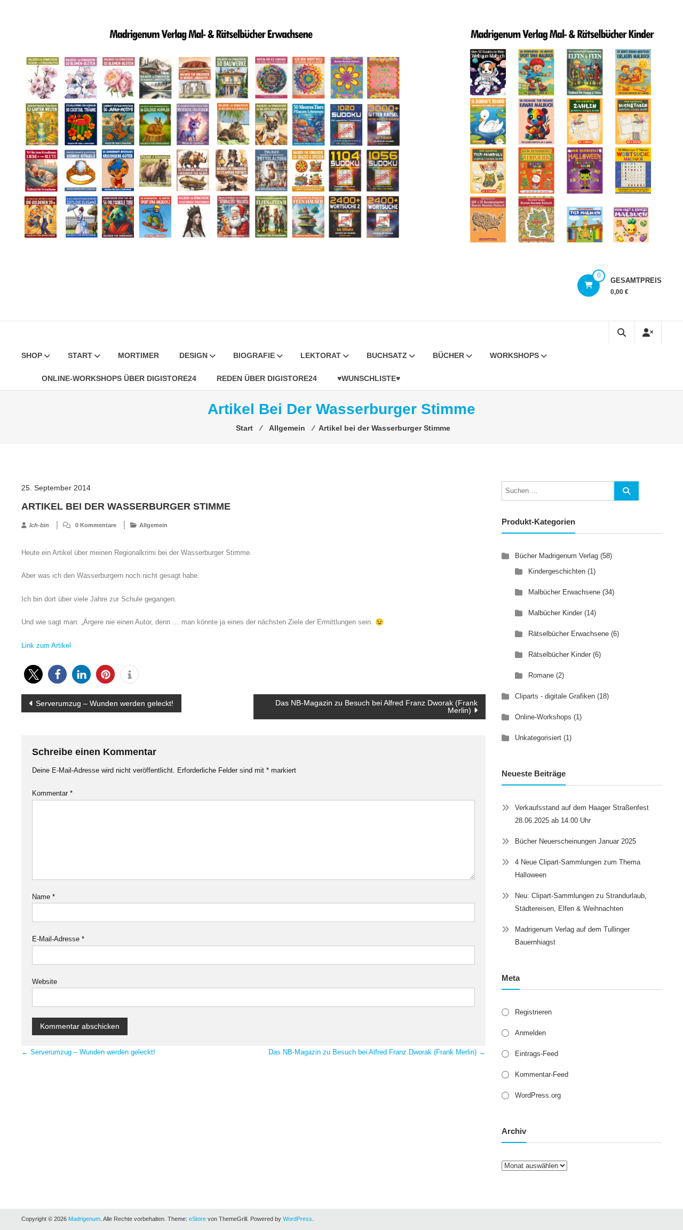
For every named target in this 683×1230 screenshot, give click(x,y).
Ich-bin (39, 525)
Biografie (254, 355)
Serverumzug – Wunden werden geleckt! (104, 703)
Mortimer (138, 355)
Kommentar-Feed (541, 1074)
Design (193, 355)
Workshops (514, 355)
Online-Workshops (543, 717)
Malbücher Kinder (555, 613)
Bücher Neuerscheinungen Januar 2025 (575, 841)
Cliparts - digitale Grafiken (555, 696)
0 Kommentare (95, 525)
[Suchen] (626, 491)
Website (44, 982)
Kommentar (52, 793)
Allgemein (153, 525)
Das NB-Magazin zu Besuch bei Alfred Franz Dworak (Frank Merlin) (376, 707)
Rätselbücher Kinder (559, 654)
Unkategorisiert (538, 738)
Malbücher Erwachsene (564, 592)
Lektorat (320, 355)
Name (43, 897)
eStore (197, 1219)
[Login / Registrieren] (647, 332)
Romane (541, 675)
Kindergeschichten (556, 571)
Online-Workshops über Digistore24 (119, 378)
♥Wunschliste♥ (368, 378)
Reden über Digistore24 (267, 378)
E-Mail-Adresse (58, 939)
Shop (31, 355)
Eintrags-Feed (536, 1054)
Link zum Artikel (46, 645)
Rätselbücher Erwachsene (568, 634)
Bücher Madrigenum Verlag (556, 556)
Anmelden (530, 1033)
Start (80, 355)
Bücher (448, 355)
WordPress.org (538, 1095)
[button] (33, 674)
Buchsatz (387, 355)
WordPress (297, 1219)
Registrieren (533, 1012)
